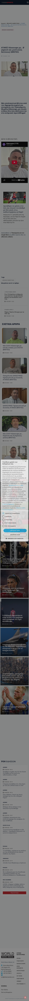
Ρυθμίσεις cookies (20, 508)
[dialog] (14, 500)
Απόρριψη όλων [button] (15, 534)
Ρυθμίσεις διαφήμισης (8, 504)
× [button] (25, 461)
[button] (14, 538)
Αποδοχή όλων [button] (15, 530)
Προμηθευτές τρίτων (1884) (16, 485)
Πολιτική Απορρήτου (7, 509)
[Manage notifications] (25, 997)
